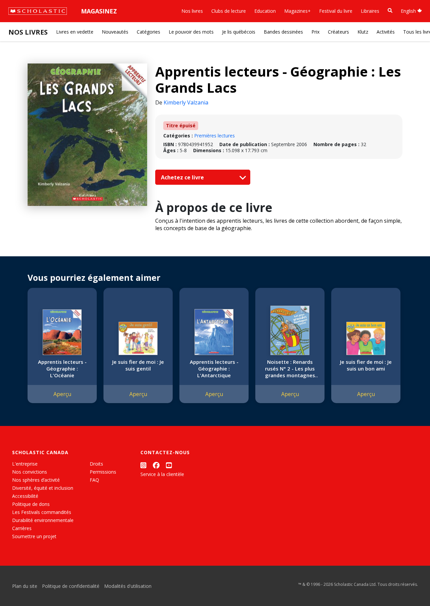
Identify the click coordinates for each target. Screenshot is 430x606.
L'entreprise (25, 464)
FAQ (94, 480)
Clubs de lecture (228, 11)
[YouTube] (169, 465)
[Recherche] (390, 10)
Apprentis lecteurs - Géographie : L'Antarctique (214, 368)
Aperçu (62, 394)
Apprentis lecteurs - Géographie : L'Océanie (62, 368)
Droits (96, 464)
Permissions (103, 472)
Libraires (370, 11)
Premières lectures (214, 135)
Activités (386, 32)
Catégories (148, 32)
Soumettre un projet (34, 536)
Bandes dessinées (283, 32)
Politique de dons (31, 504)
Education (265, 11)
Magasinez (99, 11)
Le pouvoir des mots (191, 32)
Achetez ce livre (183, 177)
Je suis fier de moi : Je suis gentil (138, 365)
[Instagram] (143, 465)
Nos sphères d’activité (36, 480)
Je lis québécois (238, 32)
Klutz (362, 32)
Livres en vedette (74, 32)
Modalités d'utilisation (128, 586)
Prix (315, 32)
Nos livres (192, 11)
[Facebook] (156, 465)
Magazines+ (297, 11)
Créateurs (338, 32)
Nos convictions (29, 472)
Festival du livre (335, 11)
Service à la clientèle (162, 474)
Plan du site (24, 586)
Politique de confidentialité (70, 586)
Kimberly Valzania (186, 102)
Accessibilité (25, 496)
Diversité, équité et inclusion (42, 488)
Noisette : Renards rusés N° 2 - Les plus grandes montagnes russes (290, 368)
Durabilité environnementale (43, 520)
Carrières (22, 528)
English (409, 11)
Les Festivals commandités (41, 512)
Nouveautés (115, 32)
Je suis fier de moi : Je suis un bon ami (366, 365)
